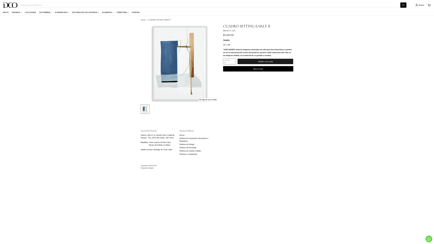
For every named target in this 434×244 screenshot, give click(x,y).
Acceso (421, 5)
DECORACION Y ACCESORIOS (85, 12)
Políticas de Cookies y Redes (190, 151)
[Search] (403, 5)
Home (143, 20)
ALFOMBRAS (45, 12)
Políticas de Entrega (186, 144)
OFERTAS (136, 12)
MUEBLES (16, 12)
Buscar (181, 135)
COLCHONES (30, 12)
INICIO (6, 12)
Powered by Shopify (147, 168)
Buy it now (258, 69)
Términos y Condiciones (188, 154)
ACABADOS (107, 12)
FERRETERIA (122, 12)
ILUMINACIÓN (61, 12)
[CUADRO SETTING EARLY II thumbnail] (144, 109)
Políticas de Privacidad (187, 148)
